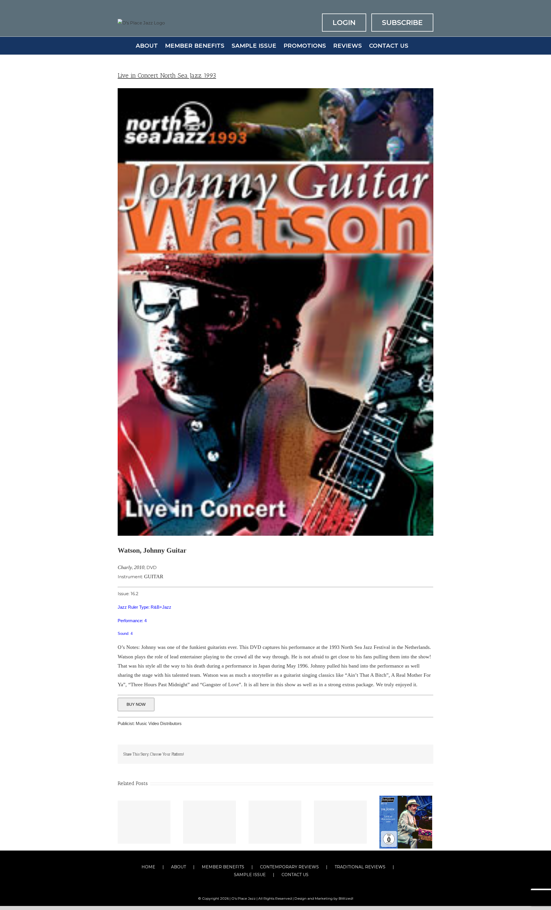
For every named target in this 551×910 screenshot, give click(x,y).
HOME (148, 866)
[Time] (275, 822)
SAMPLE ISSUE (250, 874)
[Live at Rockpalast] (405, 821)
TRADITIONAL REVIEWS (360, 866)
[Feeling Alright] (209, 822)
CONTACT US (295, 874)
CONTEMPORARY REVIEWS (289, 866)
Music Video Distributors (159, 723)
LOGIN (344, 22)
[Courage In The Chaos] (144, 822)
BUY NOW (136, 704)
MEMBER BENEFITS (223, 866)
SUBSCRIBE (402, 22)
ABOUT (178, 866)
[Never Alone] (340, 822)
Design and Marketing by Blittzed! (323, 898)
